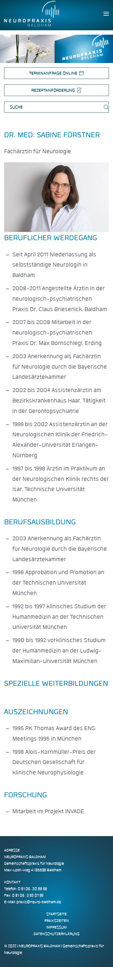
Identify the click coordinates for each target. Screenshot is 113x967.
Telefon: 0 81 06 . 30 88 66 (25, 888)
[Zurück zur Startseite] (31, 14)
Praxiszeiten (56, 920)
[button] (106, 14)
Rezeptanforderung (53, 90)
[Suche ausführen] (106, 107)
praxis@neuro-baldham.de (38, 902)
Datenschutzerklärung (56, 934)
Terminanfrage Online (53, 73)
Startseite (56, 914)
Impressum (56, 927)
